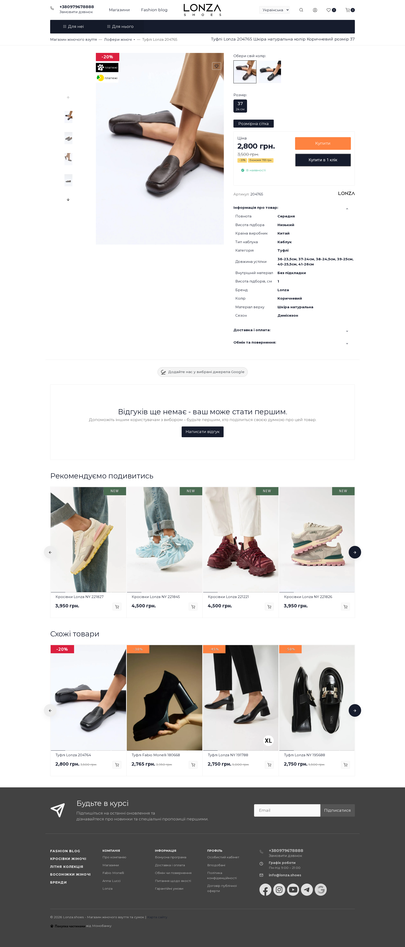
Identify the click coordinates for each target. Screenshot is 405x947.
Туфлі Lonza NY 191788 (228, 755)
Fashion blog (154, 9)
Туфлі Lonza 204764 (73, 755)
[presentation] (68, 98)
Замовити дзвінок (76, 12)
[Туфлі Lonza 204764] (270, 71)
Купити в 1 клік (323, 160)
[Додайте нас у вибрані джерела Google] (321, 890)
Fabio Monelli (113, 873)
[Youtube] (293, 890)
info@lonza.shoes (285, 875)
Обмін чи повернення (173, 873)
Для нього (123, 26)
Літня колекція (66, 867)
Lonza (107, 888)
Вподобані (216, 865)
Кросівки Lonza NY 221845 (156, 597)
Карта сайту (157, 917)
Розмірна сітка (253, 123)
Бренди (58, 882)
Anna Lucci (111, 881)
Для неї (76, 26)
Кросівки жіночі (68, 859)
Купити (322, 143)
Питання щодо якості (173, 881)
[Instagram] (279, 890)
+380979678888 (77, 6)
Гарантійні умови (169, 888)
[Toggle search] (301, 10)
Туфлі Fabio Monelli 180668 (156, 755)
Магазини (119, 9)
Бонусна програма (170, 857)
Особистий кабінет (223, 857)
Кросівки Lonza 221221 (228, 597)
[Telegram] (307, 890)
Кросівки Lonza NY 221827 (80, 597)
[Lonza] (202, 10)
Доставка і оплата (170, 865)
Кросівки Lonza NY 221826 (308, 597)
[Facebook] (265, 890)
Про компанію (114, 857)
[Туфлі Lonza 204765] (245, 71)
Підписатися (337, 810)
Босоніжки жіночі (70, 874)
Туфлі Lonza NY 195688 (304, 755)
